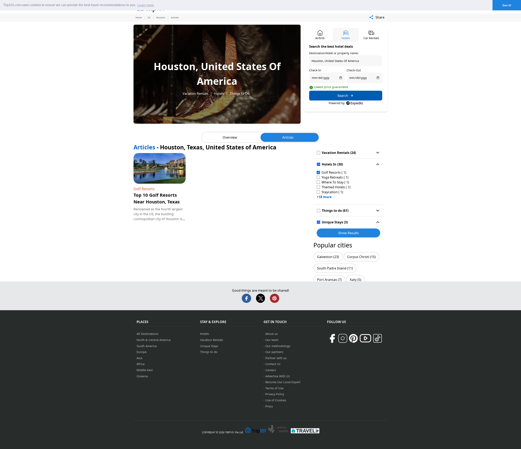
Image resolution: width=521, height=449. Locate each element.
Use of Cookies (275, 400)
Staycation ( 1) (332, 192)
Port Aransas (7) (329, 279)
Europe (142, 352)
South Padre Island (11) (335, 268)
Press (269, 406)
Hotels (219, 93)
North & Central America (154, 340)
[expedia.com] (354, 103)
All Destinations (147, 334)
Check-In (315, 70)
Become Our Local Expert (282, 382)
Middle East (145, 370)
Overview (230, 137)
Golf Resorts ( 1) (334, 172)
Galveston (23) (328, 257)
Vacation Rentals (195, 93)
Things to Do (240, 93)
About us (271, 334)
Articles (288, 137)
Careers (270, 370)
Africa (140, 364)
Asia (139, 358)
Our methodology (277, 346)
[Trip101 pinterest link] (353, 338)
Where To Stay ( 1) (335, 182)
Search (342, 95)
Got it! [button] (506, 5)
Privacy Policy (274, 394)
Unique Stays (209, 346)
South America (147, 346)
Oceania (142, 376)
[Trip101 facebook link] (332, 338)
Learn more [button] (145, 5)
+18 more (324, 197)
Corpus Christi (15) (361, 257)
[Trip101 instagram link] (343, 338)
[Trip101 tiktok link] (377, 338)
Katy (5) (355, 279)
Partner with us (276, 358)
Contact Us (272, 364)
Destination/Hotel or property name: (334, 53)
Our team (271, 340)
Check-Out (354, 70)
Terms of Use (274, 388)
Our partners (274, 352)
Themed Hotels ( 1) (336, 187)
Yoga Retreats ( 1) (335, 177)
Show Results (348, 233)
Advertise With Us (277, 376)
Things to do (209, 352)
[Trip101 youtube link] (365, 338)
